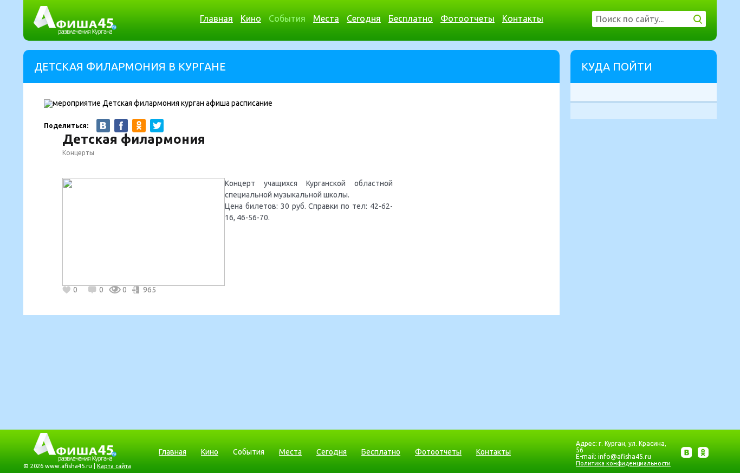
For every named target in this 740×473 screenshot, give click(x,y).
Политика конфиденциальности (623, 463)
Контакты (522, 18)
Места (326, 18)
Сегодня (364, 18)
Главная (216, 18)
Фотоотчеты (467, 18)
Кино (251, 18)
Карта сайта (114, 466)
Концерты (78, 152)
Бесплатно (410, 18)
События (287, 18)
